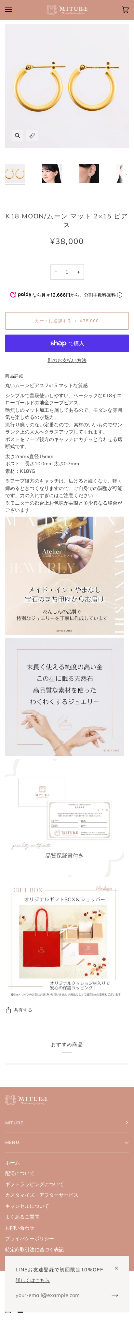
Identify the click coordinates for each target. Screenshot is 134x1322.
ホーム (12, 1162)
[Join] (109, 1295)
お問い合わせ (19, 1228)
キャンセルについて (27, 1206)
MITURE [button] (14, 1122)
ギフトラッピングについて (34, 1184)
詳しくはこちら (33, 1280)
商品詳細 (14, 375)
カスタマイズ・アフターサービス (41, 1195)
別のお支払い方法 (67, 360)
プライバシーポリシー (29, 1238)
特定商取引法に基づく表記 (34, 1249)
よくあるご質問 (22, 1217)
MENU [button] (12, 1142)
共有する (23, 1009)
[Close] (119, 1265)
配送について (19, 1173)
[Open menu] (15, 10)
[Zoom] (17, 135)
